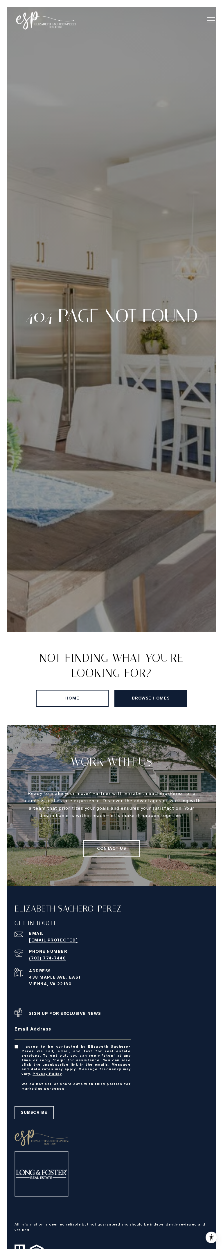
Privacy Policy (47, 1074)
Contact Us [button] (111, 848)
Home (72, 698)
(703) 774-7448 (47, 958)
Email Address (33, 1029)
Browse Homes (151, 698)
